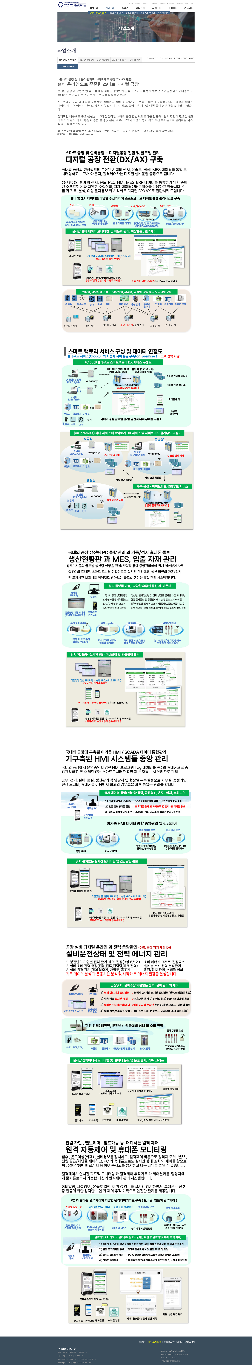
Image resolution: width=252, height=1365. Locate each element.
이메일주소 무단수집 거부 (173, 1342)
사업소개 (110, 7)
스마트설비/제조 (67, 66)
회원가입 (138, 3)
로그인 (130, 3)
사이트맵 (171, 3)
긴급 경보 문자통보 (148, 13)
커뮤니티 (188, 7)
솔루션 (125, 7)
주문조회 (163, 3)
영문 (186, 3)
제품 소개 (140, 7)
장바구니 (155, 3)
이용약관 (142, 1342)
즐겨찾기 (180, 3)
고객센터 (172, 7)
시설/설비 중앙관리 (116, 13)
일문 (191, 3)
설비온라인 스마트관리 (98, 13)
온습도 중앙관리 (132, 13)
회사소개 (94, 7)
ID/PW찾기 (146, 3)
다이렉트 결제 (189, 1342)
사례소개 (156, 7)
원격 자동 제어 (163, 13)
